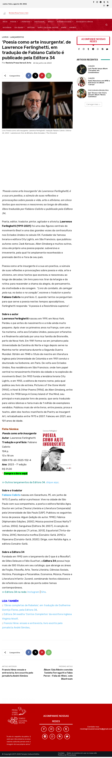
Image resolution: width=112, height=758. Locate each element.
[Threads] (107, 5)
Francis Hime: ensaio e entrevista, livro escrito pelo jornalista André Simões (17, 672)
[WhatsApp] (104, 5)
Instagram (33, 591)
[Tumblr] (104, 2)
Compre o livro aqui (15, 473)
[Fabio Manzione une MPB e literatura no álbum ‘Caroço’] (82, 81)
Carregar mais (92, 104)
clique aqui (52, 482)
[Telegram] (100, 2)
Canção (91, 66)
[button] (106, 24)
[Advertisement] (37, 162)
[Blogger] (102, 49)
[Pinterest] (42, 76)
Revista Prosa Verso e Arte (18, 63)
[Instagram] (97, 2)
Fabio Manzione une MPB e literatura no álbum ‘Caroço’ (99, 83)
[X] (107, 2)
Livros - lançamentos (13, 37)
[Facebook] (93, 2)
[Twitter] (58, 729)
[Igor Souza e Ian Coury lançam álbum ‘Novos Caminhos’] (82, 94)
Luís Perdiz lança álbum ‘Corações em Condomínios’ (98, 70)
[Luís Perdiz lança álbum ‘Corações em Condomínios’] (82, 69)
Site (43, 591)
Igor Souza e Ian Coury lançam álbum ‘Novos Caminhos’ (97, 95)
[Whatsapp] (98, 49)
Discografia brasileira (98, 90)
